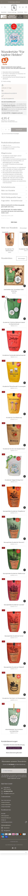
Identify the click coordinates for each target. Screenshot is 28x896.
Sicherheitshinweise (8, 187)
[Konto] (23, 7)
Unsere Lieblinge (12, 12)
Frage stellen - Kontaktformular (11, 200)
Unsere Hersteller (5, 806)
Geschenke (20, 12)
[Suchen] (5, 7)
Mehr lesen (14, 222)
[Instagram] (15, 848)
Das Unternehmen (6, 800)
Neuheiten (3, 12)
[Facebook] (13, 848)
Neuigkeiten (7, 830)
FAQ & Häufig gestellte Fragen (11, 197)
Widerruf (3, 820)
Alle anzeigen (23, 228)
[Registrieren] (24, 770)
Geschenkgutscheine (6, 822)
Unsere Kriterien (5, 802)
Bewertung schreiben (14, 748)
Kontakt (3, 813)
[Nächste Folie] (26, 2)
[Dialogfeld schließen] (26, 852)
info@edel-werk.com (9, 793)
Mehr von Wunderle (8, 190)
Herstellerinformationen (9, 194)
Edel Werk (15, 841)
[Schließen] (26, 16)
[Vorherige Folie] (1, 2)
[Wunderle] (5, 61)
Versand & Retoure (6, 817)
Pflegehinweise (6, 153)
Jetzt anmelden (20, 16)
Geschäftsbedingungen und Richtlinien (14, 844)
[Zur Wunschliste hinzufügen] (19, 7)
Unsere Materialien (6, 804)
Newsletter (7, 828)
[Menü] (1, 7)
